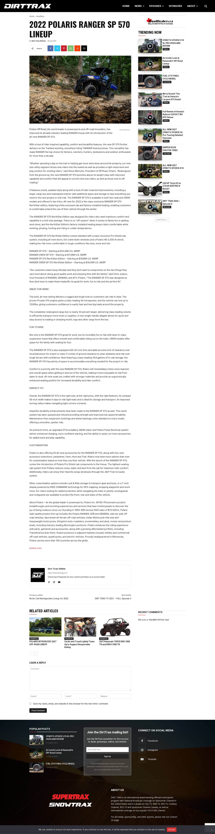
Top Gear (167, 82)
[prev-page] (31, 654)
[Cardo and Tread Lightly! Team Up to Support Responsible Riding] (80, 627)
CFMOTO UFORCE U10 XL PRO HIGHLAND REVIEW (173, 43)
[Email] (84, 48)
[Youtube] (59, 581)
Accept (171, 829)
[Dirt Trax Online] (38, 575)
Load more (161, 219)
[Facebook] (50, 48)
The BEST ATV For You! (159, 619)
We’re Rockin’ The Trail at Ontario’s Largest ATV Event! (172, 97)
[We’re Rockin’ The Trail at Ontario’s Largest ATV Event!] (150, 99)
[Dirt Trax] (22, 6)
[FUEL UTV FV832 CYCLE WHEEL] (150, 81)
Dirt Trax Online (39, 41)
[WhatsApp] (71, 48)
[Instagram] (54, 581)
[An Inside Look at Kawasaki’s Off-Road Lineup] (150, 64)
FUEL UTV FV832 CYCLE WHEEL (60, 764)
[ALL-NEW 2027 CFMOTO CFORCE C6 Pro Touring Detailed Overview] (150, 135)
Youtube (152, 759)
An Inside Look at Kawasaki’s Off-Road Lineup (173, 61)
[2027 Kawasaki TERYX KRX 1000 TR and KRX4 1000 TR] (115, 627)
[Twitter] (57, 48)
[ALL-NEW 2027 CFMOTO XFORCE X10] (150, 171)
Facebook (153, 740)
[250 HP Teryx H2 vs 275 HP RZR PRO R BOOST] (150, 189)
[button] (205, 6)
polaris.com (35, 548)
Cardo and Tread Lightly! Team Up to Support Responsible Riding (79, 644)
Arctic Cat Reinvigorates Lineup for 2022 (48, 598)
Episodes (167, 207)
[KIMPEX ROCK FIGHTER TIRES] (150, 153)
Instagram (153, 750)
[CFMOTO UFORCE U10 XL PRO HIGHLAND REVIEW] (150, 46)
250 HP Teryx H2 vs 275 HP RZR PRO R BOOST (172, 186)
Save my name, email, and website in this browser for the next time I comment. (70, 703)
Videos (166, 49)
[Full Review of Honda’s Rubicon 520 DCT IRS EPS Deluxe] (150, 117)
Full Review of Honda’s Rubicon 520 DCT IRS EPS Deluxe (173, 114)
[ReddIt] (77, 48)
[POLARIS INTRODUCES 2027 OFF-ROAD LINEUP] (45, 627)
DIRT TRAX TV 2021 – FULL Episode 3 (113, 598)
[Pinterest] (64, 48)
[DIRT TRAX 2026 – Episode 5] (150, 207)
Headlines (40, 16)
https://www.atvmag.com (57, 573)
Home (31, 16)
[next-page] (36, 654)
